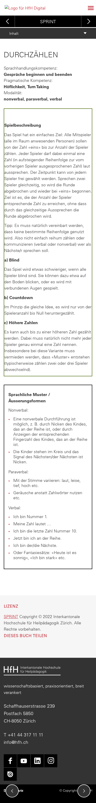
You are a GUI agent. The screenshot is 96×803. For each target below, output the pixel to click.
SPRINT (48, 21)
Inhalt (13, 33)
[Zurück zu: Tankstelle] (12, 790)
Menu (88, 8)
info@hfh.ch (16, 742)
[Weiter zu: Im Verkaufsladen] (83, 790)
